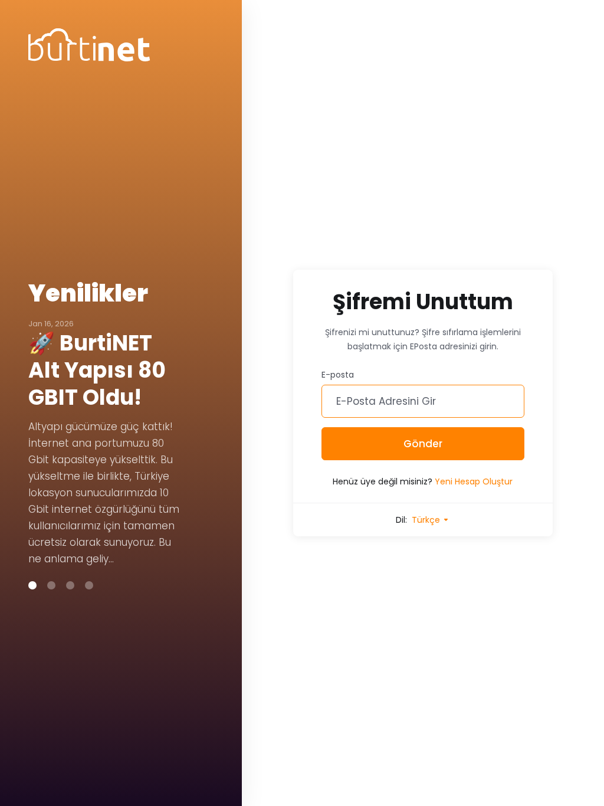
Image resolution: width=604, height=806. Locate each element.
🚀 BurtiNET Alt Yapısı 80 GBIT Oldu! (97, 370)
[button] (32, 585)
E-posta (337, 375)
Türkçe (427, 520)
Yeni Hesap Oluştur (474, 481)
